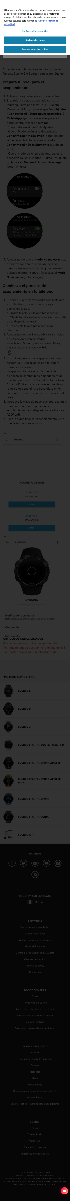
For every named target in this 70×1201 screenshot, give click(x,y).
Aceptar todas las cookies (35, 49)
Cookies (42, 20)
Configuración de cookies (35, 31)
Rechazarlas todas (35, 40)
